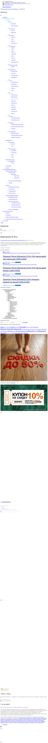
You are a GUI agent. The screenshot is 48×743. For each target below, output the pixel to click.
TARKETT (9, 313)
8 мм (2, 327)
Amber (12, 56)
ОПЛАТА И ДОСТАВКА (8, 211)
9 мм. (5, 327)
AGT (8, 292)
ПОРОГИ (8, 185)
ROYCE (9, 312)
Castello (12, 66)
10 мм (8, 327)
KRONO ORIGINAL (11, 297)
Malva (12, 49)
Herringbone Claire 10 (15, 117)
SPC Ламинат (34, 327)
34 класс (29, 327)
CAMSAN (9, 295)
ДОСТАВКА (8, 215)
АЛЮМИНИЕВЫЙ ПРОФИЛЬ (12, 195)
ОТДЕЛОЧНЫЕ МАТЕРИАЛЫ (9, 169)
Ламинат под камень (36, 329)
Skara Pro (13, 105)
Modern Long (14, 43)
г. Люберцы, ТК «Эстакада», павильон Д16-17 (14, 2)
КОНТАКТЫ (5, 220)
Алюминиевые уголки (13, 197)
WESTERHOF (10, 315)
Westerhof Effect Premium (16, 135)
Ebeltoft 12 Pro (14, 96)
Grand (12, 90)
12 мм (12, 327)
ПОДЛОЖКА (8, 165)
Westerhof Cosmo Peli (15, 137)
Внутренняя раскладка (16, 206)
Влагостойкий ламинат (10, 329)
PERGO (24, 240)
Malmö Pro (13, 101)
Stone (12, 154)
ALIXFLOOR (10, 294)
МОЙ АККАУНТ (7, 7)
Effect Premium (14, 25)
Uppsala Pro (13, 109)
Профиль (5, 724)
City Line (13, 30)
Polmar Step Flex (11, 193)
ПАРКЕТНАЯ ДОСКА (10, 159)
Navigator (13, 128)
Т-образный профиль (12, 199)
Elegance (13, 88)
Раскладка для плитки (13, 201)
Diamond (13, 37)
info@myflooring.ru (8, 4)
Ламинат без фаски (26, 329)
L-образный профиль (15, 202)
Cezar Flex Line (11, 189)
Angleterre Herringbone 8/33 (17, 124)
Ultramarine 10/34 (14, 62)
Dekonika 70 (16, 175)
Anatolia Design (14, 82)
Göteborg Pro (14, 103)
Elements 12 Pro (14, 98)
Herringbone (13, 152)
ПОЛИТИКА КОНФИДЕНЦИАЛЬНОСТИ (14, 219)
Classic (12, 162)
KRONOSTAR (10, 298)
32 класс (16, 327)
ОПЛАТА (7, 213)
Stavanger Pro (14, 111)
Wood (12, 156)
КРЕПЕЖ (10, 182)
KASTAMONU (10, 296)
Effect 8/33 (13, 23)
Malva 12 (13, 51)
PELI (8, 299)
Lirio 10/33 (13, 73)
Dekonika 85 (16, 177)
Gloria (12, 39)
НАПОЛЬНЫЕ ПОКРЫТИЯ (8, 18)
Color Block (13, 53)
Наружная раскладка (15, 204)
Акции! (13, 383)
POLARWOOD (11, 161)
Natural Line (13, 32)
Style (12, 146)
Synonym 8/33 (14, 71)
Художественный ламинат (20, 333)
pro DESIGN (13, 150)
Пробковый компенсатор (13, 186)
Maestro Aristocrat (15, 133)
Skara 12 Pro (13, 107)
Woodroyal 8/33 (14, 75)
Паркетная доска (9, 333)
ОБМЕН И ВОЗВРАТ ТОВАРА (12, 217)
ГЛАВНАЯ (5, 17)
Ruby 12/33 (13, 60)
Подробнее (18, 262)
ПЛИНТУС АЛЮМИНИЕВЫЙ (14, 180)
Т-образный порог (12, 191)
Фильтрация (25, 322)
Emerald (13, 58)
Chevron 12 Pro (14, 94)
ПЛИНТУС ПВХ (11, 172)
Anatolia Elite (14, 84)
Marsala (12, 47)
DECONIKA (13, 174)
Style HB (13, 143)
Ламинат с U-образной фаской (17, 331)
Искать (2, 230)
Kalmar (12, 113)
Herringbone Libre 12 (15, 119)
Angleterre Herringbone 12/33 (17, 126)
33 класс (22, 327)
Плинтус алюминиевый (13, 209)
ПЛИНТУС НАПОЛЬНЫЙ (11, 171)
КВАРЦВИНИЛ (9, 140)
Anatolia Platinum (14, 86)
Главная (2, 240)
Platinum (13, 41)
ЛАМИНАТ (8, 20)
